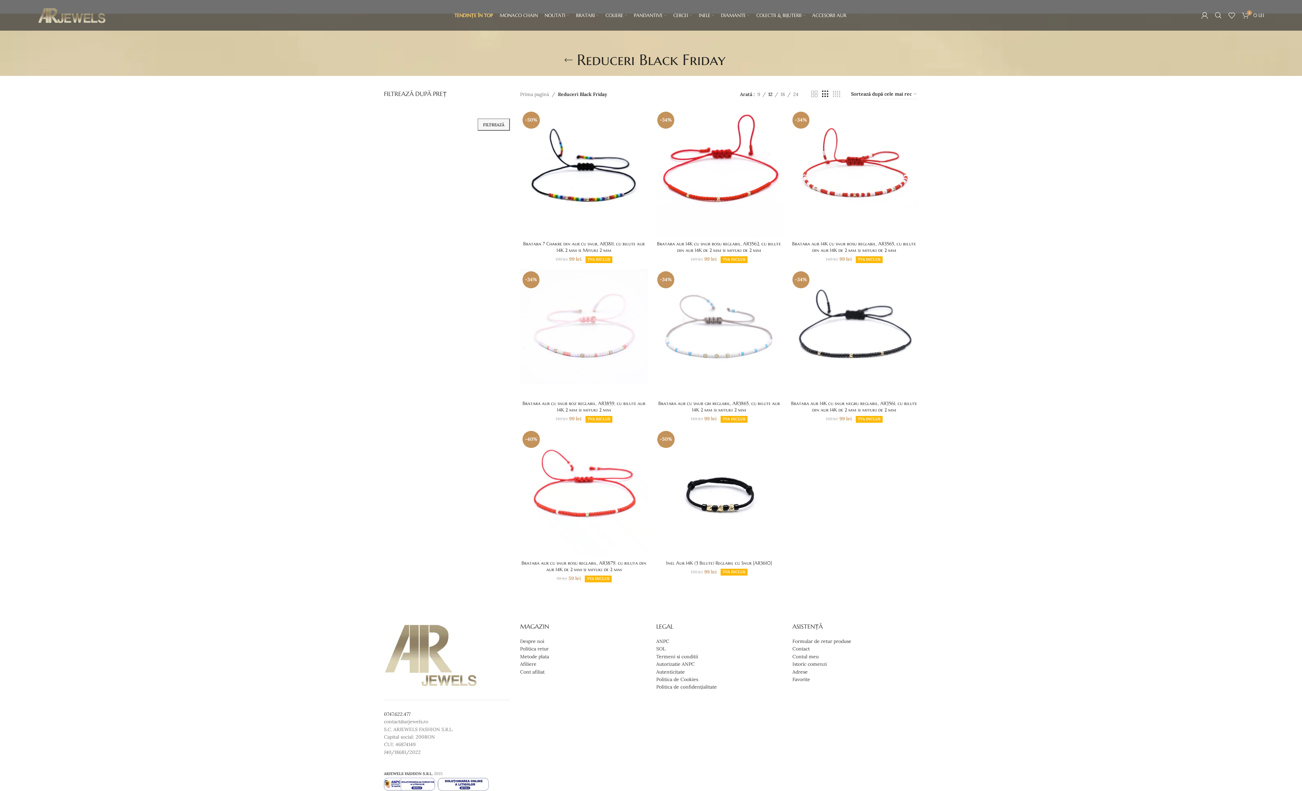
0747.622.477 (397, 714)
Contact (801, 649)
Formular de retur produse (821, 641)
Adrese (800, 672)
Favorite (801, 679)
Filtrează (493, 124)
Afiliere (528, 664)
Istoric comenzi (809, 664)
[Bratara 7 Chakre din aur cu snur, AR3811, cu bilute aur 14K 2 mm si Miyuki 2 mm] (584, 173)
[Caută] (1218, 15)
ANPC (662, 641)
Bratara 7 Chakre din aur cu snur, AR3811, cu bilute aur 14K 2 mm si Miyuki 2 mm (584, 247)
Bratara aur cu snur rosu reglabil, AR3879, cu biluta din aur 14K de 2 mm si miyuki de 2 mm (583, 566)
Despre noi (532, 641)
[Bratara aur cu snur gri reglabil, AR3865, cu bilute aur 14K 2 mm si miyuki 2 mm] (719, 333)
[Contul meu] (1204, 15)
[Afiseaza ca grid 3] (825, 94)
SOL (660, 649)
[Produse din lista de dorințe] (1232, 15)
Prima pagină (534, 94)
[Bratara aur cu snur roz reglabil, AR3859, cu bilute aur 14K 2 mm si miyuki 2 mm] (584, 333)
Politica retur (534, 649)
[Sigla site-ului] (72, 15)
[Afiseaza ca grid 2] (814, 94)
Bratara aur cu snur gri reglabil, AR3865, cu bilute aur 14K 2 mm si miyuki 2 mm (719, 406)
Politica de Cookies (677, 679)
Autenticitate (670, 672)
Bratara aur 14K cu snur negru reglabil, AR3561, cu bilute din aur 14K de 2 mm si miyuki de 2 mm (854, 406)
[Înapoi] (568, 60)
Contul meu (805, 656)
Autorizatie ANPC (675, 664)
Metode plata (534, 656)
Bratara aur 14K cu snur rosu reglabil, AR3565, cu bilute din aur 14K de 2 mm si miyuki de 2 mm (854, 247)
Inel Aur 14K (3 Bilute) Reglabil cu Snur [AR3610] (719, 563)
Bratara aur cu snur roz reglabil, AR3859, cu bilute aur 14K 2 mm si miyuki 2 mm (584, 406)
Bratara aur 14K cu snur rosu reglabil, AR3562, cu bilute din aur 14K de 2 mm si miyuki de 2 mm (719, 247)
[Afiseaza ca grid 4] (836, 94)
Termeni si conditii (677, 656)
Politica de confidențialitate (686, 687)
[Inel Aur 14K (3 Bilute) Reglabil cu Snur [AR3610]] (719, 493)
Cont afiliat (532, 672)
